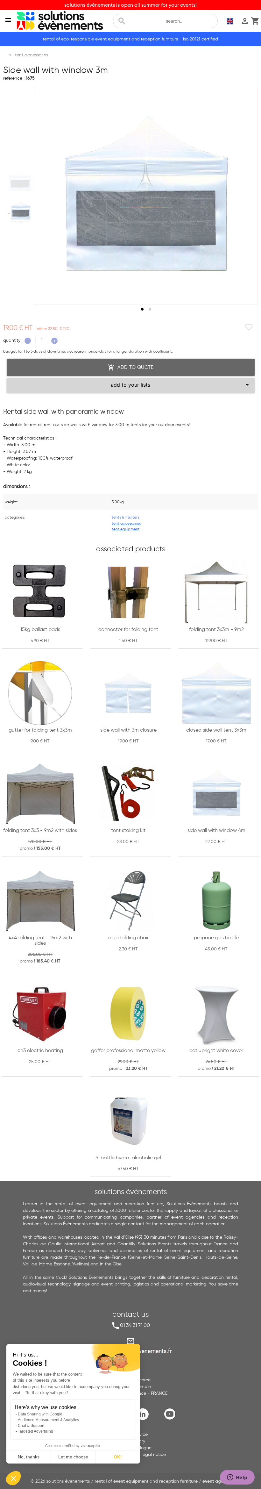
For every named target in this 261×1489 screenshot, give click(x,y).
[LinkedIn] (144, 1419)
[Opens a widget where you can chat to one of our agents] (237, 1478)
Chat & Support (31, 1425)
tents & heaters (125, 517)
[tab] (142, 309)
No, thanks (28, 1456)
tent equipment (126, 528)
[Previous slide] (45, 196)
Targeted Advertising (35, 1431)
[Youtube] (171, 1419)
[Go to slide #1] (20, 180)
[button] (13, 1478)
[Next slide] (247, 196)
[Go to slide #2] (20, 211)
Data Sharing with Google (40, 1414)
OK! (118, 1456)
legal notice (154, 1454)
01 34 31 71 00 (135, 1325)
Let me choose (73, 1456)
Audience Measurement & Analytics (48, 1420)
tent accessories (126, 523)
